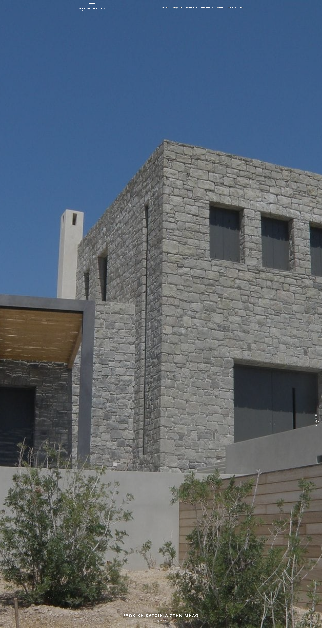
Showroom (207, 7)
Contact (231, 7)
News (220, 7)
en (241, 7)
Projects (177, 7)
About (165, 7)
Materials (191, 7)
